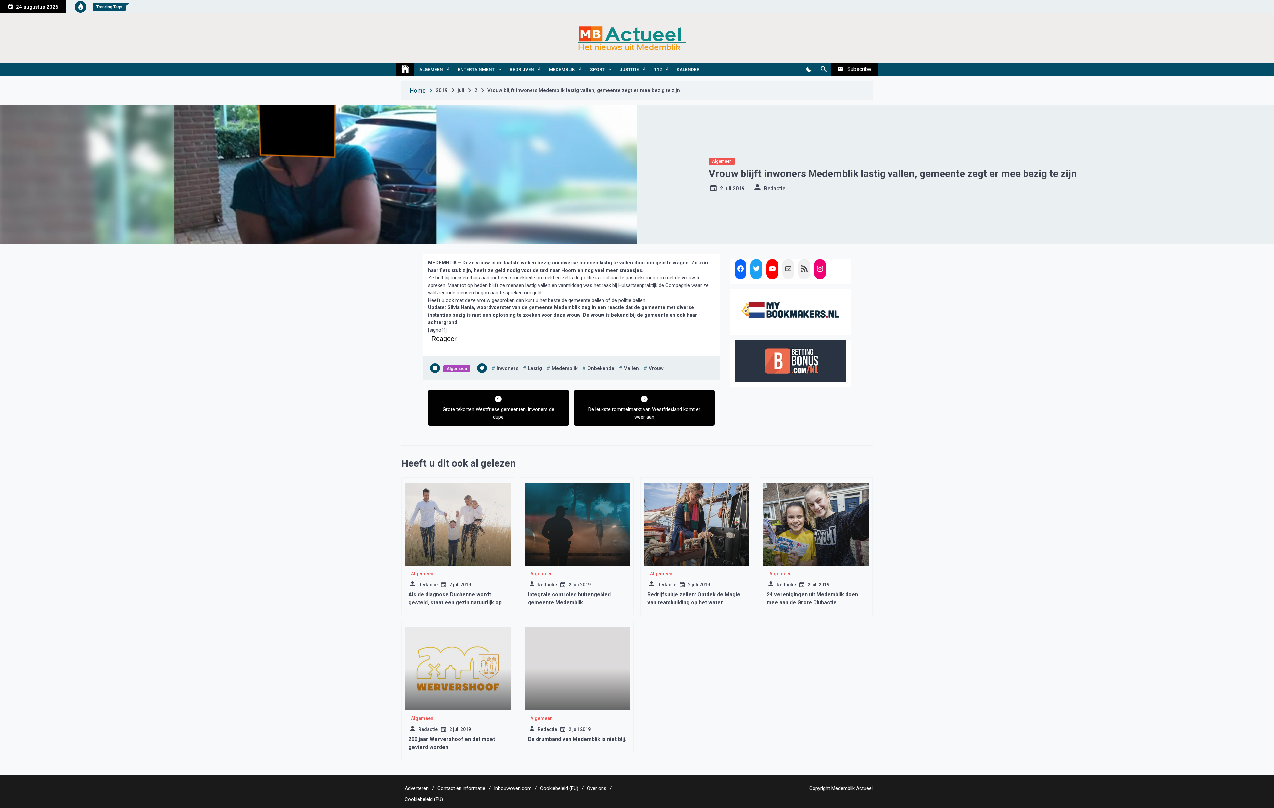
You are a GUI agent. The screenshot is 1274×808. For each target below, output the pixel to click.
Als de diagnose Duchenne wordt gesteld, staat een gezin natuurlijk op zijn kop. (455, 602)
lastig (535, 368)
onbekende (600, 368)
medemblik (565, 368)
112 (658, 69)
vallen (631, 368)
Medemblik (562, 69)
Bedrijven (522, 69)
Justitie (629, 69)
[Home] (405, 69)
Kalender (688, 69)
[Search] (823, 69)
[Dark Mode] (808, 69)
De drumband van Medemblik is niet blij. (577, 739)
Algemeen (431, 69)
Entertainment (476, 69)
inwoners (507, 368)
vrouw (656, 368)
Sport (597, 69)
